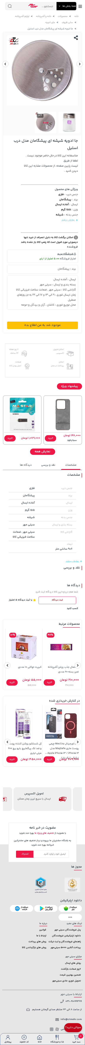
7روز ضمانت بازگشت (71, 969)
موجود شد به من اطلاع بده (42, 325)
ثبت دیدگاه (57, 600)
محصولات (63, 16)
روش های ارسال (73, 963)
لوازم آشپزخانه (22, 16)
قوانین (42, 930)
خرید (50, 438)
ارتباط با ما (41, 936)
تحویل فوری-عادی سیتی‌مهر (66, 981)
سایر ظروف (67, 22)
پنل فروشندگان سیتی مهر (67, 930)
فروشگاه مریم (65, 254)
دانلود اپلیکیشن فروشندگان (66, 936)
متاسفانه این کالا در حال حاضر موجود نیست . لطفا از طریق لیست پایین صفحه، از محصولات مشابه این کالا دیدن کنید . (51, 163)
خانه (76, 16)
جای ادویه (50, 22)
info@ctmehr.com (71, 1019)
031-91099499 (73, 1001)
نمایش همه (42, 451)
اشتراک (24, 854)
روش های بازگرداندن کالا (34, 947)
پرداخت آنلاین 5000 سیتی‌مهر (66, 947)
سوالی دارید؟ (73, 1027)
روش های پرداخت (37, 942)
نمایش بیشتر (68, 220)
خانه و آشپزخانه (43, 16)
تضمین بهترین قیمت (70, 975)
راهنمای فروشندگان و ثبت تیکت (64, 942)
